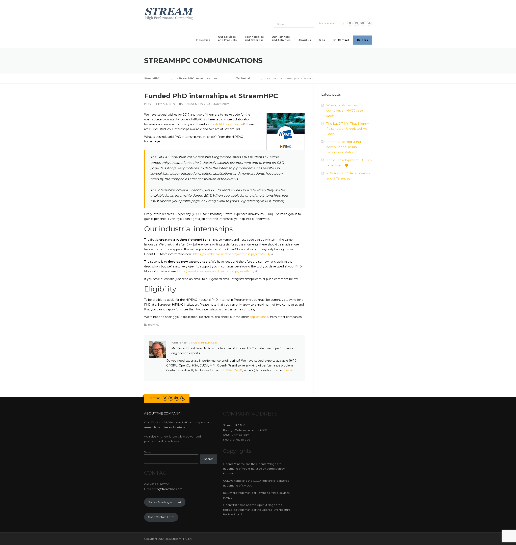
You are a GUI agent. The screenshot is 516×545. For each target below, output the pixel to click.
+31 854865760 (231, 370)
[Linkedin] (356, 23)
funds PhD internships (226, 124)
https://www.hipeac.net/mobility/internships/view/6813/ (215, 271)
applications (258, 317)
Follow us (154, 398)
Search (149, 452)
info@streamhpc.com (167, 489)
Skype (288, 370)
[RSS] (369, 23)
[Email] (362, 23)
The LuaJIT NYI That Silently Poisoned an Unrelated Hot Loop (347, 129)
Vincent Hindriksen (180, 103)
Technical (154, 324)
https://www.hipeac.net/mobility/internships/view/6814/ (231, 254)
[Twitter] (350, 23)
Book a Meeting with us (163, 502)
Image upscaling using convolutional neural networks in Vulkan (343, 147)
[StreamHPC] (169, 13)
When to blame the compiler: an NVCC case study (344, 110)
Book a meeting (330, 23)
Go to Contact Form (161, 517)
